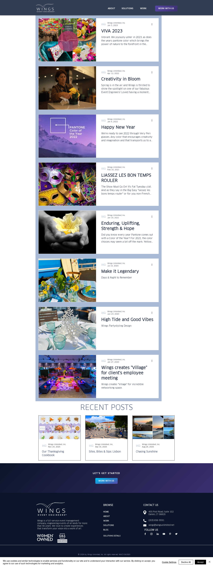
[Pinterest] (170, 533)
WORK (106, 521)
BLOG (105, 530)
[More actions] (153, 24)
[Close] (209, 562)
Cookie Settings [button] (169, 562)
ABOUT (106, 516)
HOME (106, 512)
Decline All (186, 562)
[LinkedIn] (157, 533)
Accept (200, 562)
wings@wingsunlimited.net (161, 525)
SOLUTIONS (108, 525)
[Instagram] (151, 533)
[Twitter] (176, 533)
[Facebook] (145, 533)
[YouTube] (163, 533)
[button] (166, 8)
